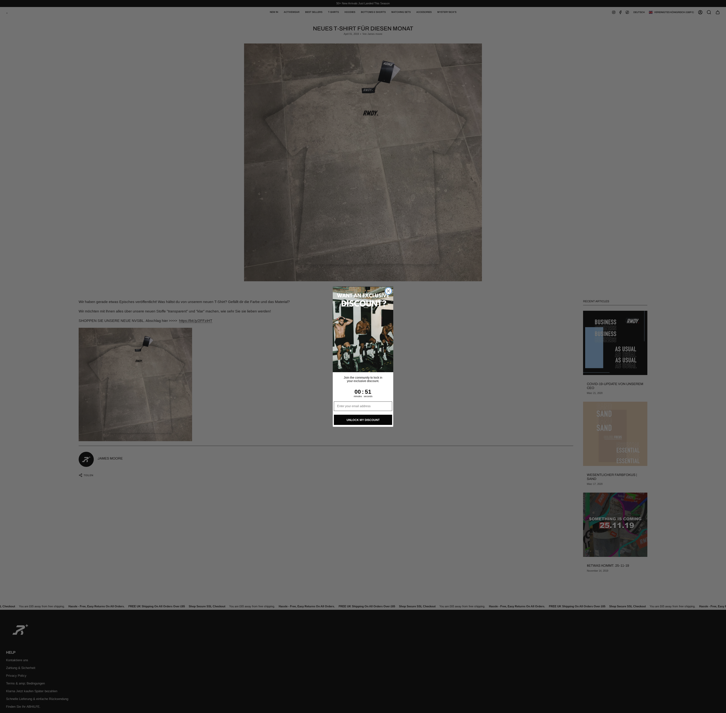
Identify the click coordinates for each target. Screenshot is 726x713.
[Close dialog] (388, 291)
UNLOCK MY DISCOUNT (363, 420)
